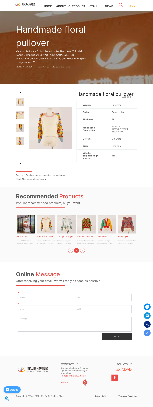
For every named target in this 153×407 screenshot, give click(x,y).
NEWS (109, 6)
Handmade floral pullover (61, 67)
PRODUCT (78, 6)
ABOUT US (63, 6)
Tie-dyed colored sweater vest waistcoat (46, 175)
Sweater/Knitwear (43, 67)
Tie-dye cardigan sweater (34, 179)
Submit (116, 337)
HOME (48, 6)
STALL (93, 6)
